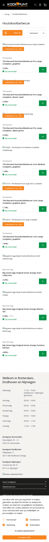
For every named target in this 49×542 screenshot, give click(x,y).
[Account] (40, 4)
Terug (7, 14)
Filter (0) (17, 33)
